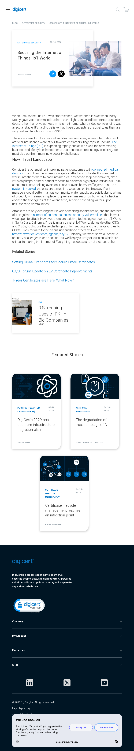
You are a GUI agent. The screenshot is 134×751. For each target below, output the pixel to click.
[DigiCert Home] (20, 9)
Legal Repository (21, 708)
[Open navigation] (7, 9)
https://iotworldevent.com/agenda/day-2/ (40, 234)
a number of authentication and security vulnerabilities (67, 215)
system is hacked (24, 189)
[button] (28, 606)
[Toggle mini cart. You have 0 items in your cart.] (126, 9)
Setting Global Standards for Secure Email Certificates (53, 262)
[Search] (117, 9)
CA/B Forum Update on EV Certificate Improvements (52, 271)
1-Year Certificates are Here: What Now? (43, 280)
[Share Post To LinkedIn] (53, 74)
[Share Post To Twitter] (61, 74)
